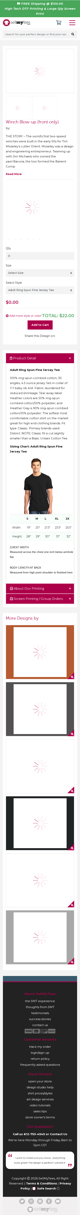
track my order (40, 1047)
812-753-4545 (34, 1134)
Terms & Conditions (41, 1183)
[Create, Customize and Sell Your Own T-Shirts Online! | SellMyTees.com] (16, 22)
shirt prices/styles (40, 1093)
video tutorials (40, 1105)
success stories (40, 1019)
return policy (40, 1058)
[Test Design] (40, 766)
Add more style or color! (25, 316)
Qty (8, 248)
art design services (40, 1099)
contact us (40, 1025)
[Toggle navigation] (73, 22)
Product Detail (24, 358)
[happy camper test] (40, 652)
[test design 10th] (40, 937)
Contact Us (58, 1134)
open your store (40, 1081)
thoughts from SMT (40, 1007)
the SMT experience (40, 1001)
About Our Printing (28, 588)
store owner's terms (40, 1117)
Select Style (14, 282)
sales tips (40, 1111)
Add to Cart (40, 325)
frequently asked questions (40, 1064)
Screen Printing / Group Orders (38, 599)
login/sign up (40, 1052)
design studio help (40, 1087)
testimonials (40, 1013)
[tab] (40, 358)
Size (8, 265)
